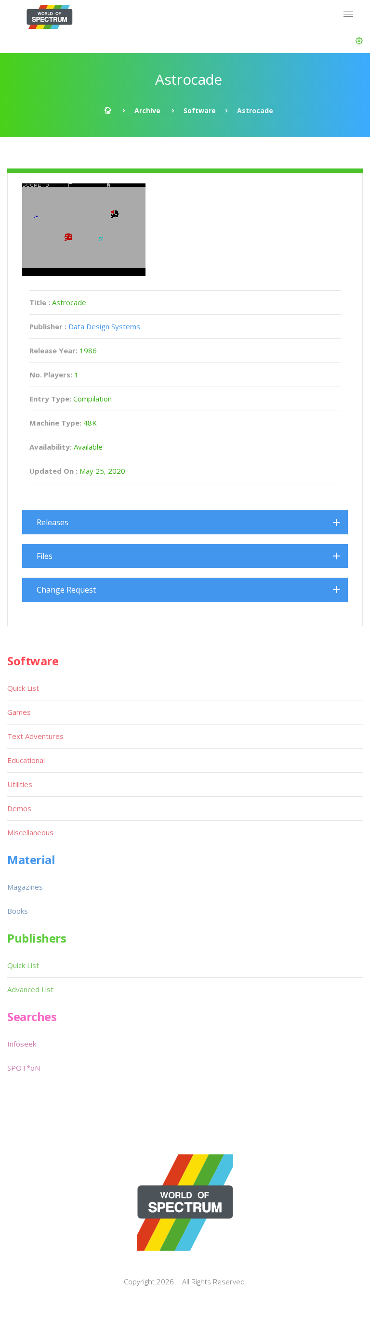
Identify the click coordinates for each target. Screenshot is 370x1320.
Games (19, 712)
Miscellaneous (30, 832)
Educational (26, 760)
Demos (19, 808)
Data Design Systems (104, 326)
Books (17, 911)
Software (200, 110)
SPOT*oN (23, 1068)
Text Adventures (35, 736)
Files (45, 556)
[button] (359, 41)
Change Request (66, 589)
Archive (147, 110)
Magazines (25, 887)
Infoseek (21, 1043)
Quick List (23, 688)
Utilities (19, 784)
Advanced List (30, 989)
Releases (52, 522)
